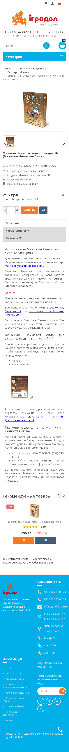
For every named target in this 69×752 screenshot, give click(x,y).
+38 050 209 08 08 (55, 599)
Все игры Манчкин (18, 72)
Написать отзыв (46, 165)
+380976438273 (18, 31)
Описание (13, 223)
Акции (9, 720)
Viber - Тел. (50, 645)
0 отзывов (24, 165)
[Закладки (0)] (46, 3)
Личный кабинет (15, 706)
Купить (29, 210)
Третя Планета (37, 171)
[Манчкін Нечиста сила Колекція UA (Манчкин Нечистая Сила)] (34, 109)
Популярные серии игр (32, 68)
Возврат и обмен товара (13, 699)
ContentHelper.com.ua (50, 733)
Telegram (49, 638)
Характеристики (17, 230)
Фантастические (18, 559)
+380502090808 (49, 31)
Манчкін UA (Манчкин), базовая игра (34, 522)
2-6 (29, 562)
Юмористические (41, 559)
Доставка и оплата (16, 673)
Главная (8, 68)
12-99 (22, 562)
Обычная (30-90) (42, 562)
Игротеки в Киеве (15, 679)
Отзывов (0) (14, 238)
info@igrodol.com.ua (56, 606)
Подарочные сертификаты (11, 713)
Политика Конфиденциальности (15, 686)
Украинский (10, 562)
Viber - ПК (49, 652)
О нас (9, 668)
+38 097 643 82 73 (55, 592)
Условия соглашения (17, 692)
